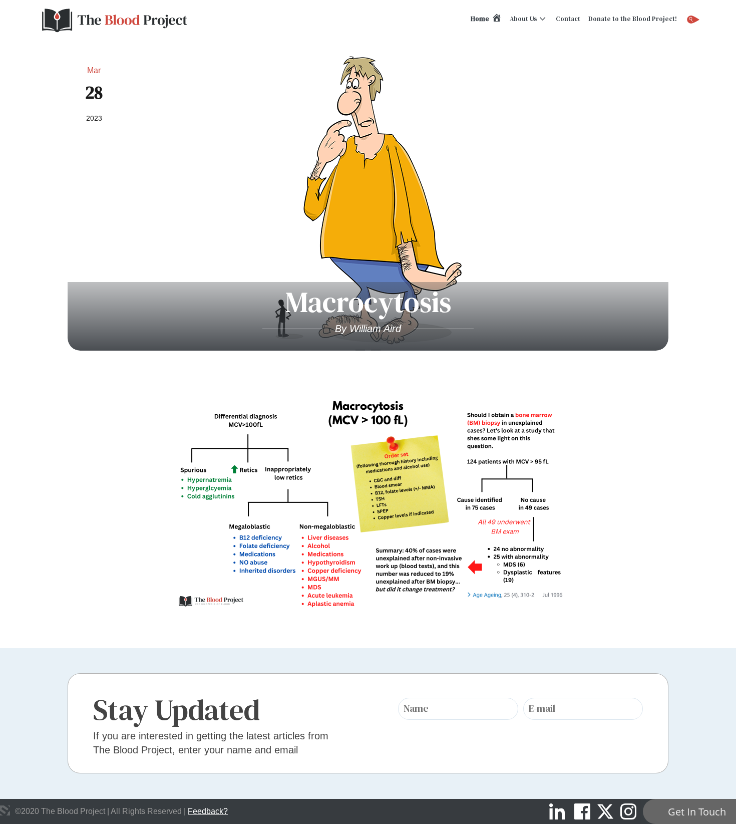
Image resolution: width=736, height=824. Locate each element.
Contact (568, 19)
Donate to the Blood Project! (632, 19)
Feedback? (208, 811)
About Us (523, 19)
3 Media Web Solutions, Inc (5, 810)
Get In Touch (697, 811)
